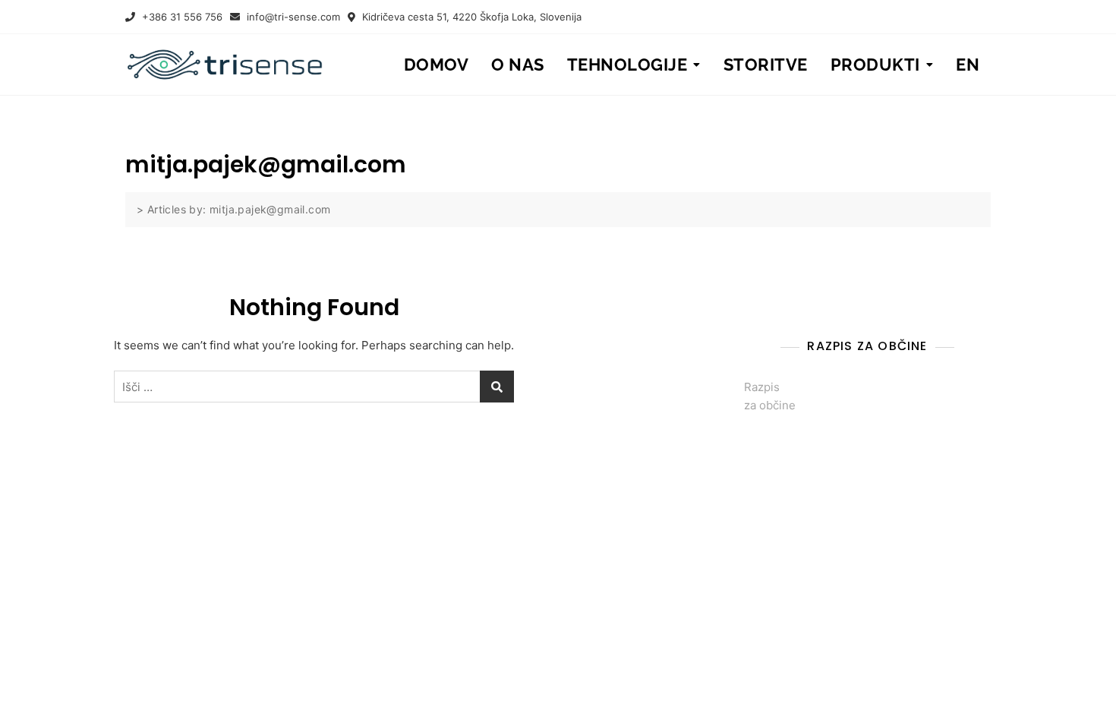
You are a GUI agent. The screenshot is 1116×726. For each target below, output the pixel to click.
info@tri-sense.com (292, 17)
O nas (517, 64)
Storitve (766, 64)
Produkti (875, 64)
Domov (436, 64)
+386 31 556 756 (180, 17)
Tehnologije (627, 64)
